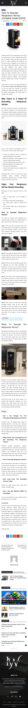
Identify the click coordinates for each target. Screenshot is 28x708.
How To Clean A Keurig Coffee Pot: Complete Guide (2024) (18, 577)
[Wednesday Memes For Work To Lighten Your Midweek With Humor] (4, 609)
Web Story (15, 702)
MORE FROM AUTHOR (19, 572)
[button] (26, 3)
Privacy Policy (22, 702)
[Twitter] (20, 696)
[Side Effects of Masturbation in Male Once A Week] (4, 615)
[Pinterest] (16, 696)
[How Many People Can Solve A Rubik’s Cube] (14, 598)
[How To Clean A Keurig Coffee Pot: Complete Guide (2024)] (5, 577)
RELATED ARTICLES (7, 572)
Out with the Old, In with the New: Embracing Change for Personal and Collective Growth (7, 548)
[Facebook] (7, 696)
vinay (2, 628)
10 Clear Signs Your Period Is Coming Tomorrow (22, 547)
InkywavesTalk (6, 20)
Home (2, 7)
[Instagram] (12, 696)
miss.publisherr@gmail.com (16, 686)
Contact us (9, 702)
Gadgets (7, 7)
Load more (13, 648)
